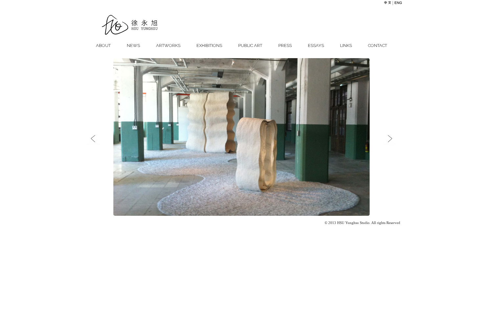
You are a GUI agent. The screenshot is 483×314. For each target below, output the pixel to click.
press (285, 45)
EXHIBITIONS (209, 45)
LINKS (346, 45)
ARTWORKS (168, 45)
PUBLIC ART (250, 45)
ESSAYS (316, 45)
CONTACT (377, 45)
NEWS (133, 45)
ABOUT (103, 45)
